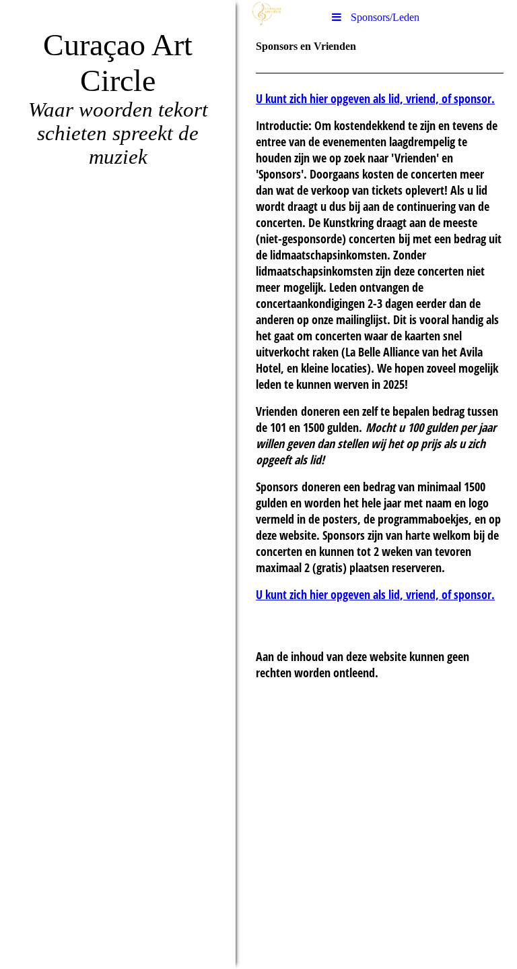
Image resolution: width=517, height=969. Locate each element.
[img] (118, 484)
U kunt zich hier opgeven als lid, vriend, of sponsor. (375, 98)
